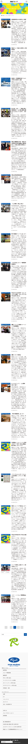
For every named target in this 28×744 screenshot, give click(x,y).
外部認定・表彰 (6, 688)
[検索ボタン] (1, 1)
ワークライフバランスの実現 (9, 680)
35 (18, 627)
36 (21, 627)
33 (11, 627)
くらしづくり (6, 699)
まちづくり (5, 701)
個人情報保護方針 (7, 721)
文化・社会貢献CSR (7, 704)
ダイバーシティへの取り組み (9, 682)
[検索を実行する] (25, 634)
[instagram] (14, 740)
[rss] (17, 740)
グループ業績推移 (7, 672)
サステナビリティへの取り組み (10, 685)
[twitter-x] (12, 740)
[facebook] (10, 740)
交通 (4, 694)
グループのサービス (5, 691)
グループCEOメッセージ (8, 713)
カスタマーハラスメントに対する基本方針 (12, 726)
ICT (4, 696)
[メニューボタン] (26, 1)
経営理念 (5, 670)
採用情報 (5, 715)
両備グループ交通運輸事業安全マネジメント (12, 729)
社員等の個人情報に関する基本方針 (11, 724)
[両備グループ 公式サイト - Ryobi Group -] (14, 1)
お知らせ (5, 710)
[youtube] (16, 740)
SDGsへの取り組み (7, 677)
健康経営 (5, 675)
